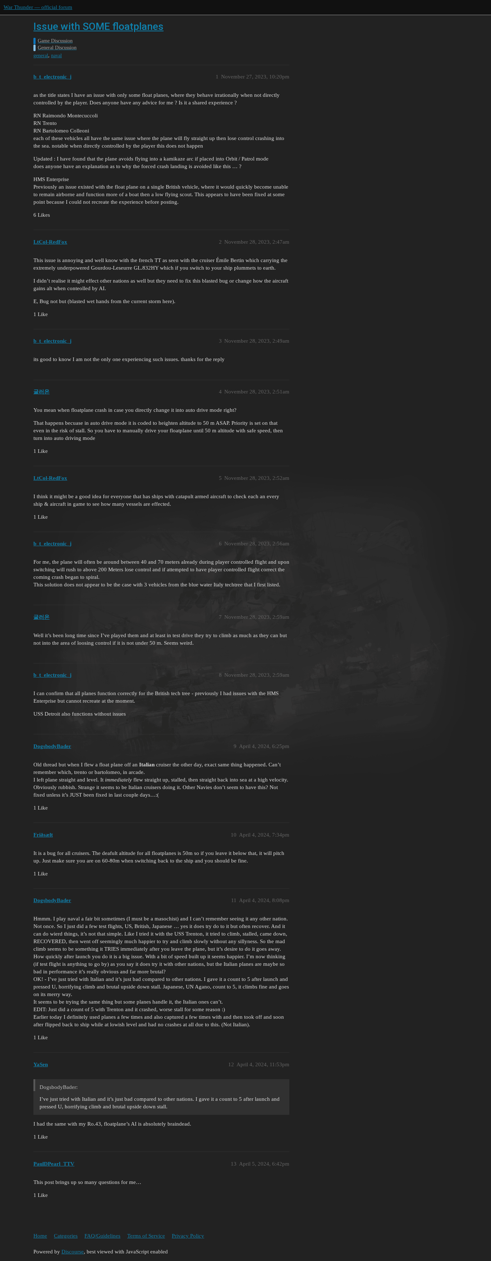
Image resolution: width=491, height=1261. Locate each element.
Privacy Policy (188, 1236)
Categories (66, 1236)
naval (56, 55)
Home (40, 1236)
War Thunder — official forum (38, 7)
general (40, 55)
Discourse (72, 1252)
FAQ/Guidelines (102, 1236)
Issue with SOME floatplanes (98, 26)
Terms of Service (146, 1236)
